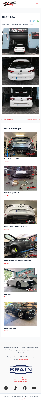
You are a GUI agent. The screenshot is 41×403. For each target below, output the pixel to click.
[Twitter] (34, 21)
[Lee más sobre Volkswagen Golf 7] (20, 178)
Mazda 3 (7, 294)
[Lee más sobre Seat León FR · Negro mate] (20, 212)
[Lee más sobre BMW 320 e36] (20, 314)
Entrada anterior (7, 119)
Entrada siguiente (33, 119)
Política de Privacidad (20, 379)
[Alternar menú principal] (37, 4)
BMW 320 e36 (10, 328)
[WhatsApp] (38, 21)
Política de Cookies (20, 382)
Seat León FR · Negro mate (15, 227)
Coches (6, 161)
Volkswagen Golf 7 (12, 193)
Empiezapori (20, 399)
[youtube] (34, 388)
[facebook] (25, 388)
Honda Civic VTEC (12, 159)
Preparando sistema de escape (17, 260)
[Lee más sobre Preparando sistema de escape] (20, 246)
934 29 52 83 (23, 359)
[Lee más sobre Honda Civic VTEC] (20, 144)
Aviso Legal (20, 377)
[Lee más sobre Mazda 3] (20, 280)
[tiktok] (15, 388)
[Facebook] (30, 21)
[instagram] (6, 388)
